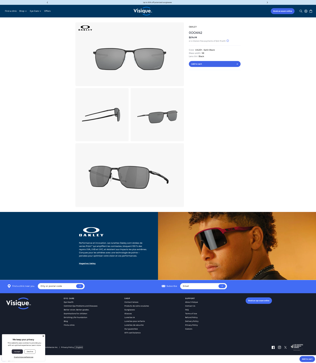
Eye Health (69, 302)
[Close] (43, 336)
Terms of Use (191, 313)
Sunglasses (129, 310)
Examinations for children (75, 313)
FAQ (187, 310)
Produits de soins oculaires (136, 306)
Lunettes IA (129, 317)
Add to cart (307, 359)
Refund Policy (191, 317)
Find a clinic (69, 325)
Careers (188, 329)
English (79, 347)
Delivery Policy (192, 321)
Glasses (128, 313)
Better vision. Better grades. (76, 310)
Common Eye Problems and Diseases (81, 306)
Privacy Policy (191, 325)
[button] (267, 2)
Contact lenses (131, 302)
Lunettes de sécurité (134, 325)
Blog (66, 321)
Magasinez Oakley (87, 263)
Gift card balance (132, 333)
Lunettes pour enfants (134, 321)
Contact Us (190, 306)
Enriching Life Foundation (75, 317)
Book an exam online (282, 11)
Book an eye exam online (258, 301)
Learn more (36, 345)
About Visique (191, 302)
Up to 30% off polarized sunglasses (157, 2)
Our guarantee (131, 329)
